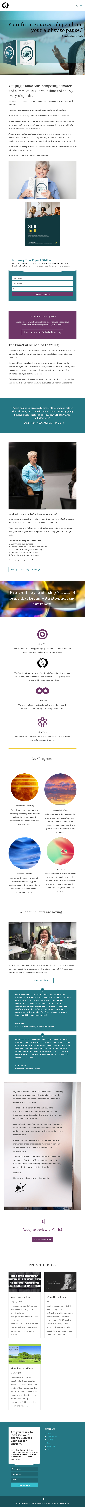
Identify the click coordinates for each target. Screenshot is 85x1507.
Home (49, 1433)
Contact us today (42, 1239)
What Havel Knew (56, 1297)
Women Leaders (24, 874)
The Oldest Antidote (22, 1368)
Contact (49, 1449)
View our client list (42, 980)
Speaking (60, 869)
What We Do (52, 1436)
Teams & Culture (60, 810)
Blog (48, 1443)
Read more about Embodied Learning (42, 332)
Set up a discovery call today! (25, 569)
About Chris (51, 1446)
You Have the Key (20, 1297)
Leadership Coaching (24, 806)
